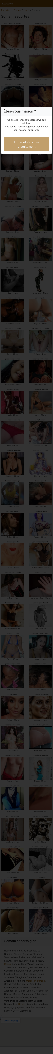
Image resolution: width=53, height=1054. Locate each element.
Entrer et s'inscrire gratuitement (26, 144)
